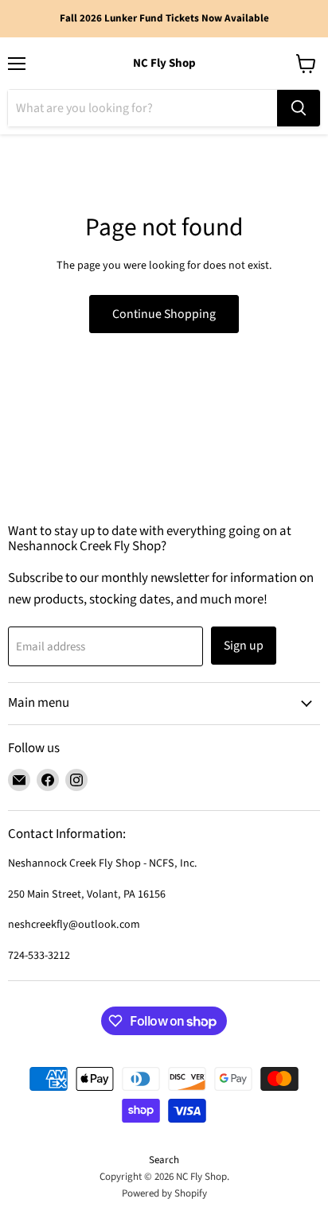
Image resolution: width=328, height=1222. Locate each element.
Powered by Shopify (164, 1193)
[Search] (298, 108)
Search (164, 1160)
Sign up (244, 645)
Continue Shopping (164, 314)
